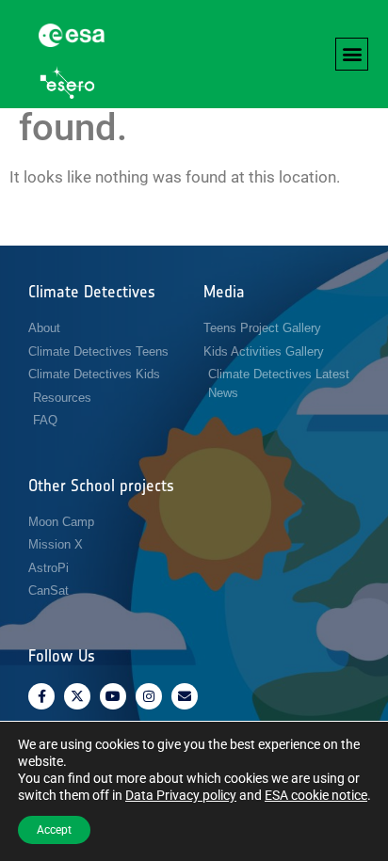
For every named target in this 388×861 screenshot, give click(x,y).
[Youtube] (113, 696)
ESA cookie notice (316, 795)
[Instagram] (149, 696)
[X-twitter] (77, 696)
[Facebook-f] (41, 696)
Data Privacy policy (180, 795)
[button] (351, 54)
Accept (54, 830)
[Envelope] (184, 696)
